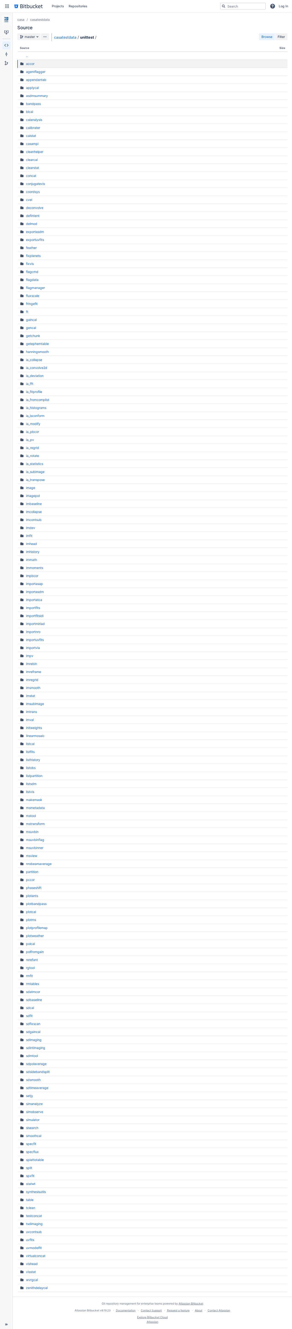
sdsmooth (33, 1080)
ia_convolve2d (36, 368)
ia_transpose (35, 480)
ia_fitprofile (34, 392)
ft (27, 312)
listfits (30, 752)
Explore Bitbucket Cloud (152, 1317)
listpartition (34, 776)
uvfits (30, 1240)
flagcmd (32, 272)
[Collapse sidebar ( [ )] (6, 1324)
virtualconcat (35, 1256)
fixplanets (33, 256)
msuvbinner (34, 848)
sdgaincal (33, 1032)
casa (20, 19)
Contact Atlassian (219, 1310)
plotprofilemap (37, 928)
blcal (29, 112)
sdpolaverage (36, 1064)
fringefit (32, 304)
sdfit (29, 1016)
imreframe (33, 672)
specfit (31, 1144)
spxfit (30, 1176)
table (30, 1200)
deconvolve (34, 208)
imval (30, 720)
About (198, 1310)
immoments (34, 568)
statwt (30, 1184)
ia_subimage (35, 472)
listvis (30, 792)
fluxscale (32, 296)
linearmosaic (35, 736)
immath (31, 560)
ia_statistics (34, 464)
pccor (30, 880)
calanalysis (34, 120)
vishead (32, 1264)
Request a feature (178, 1310)
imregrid (32, 680)
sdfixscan (33, 1024)
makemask (34, 800)
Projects (58, 6)
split (29, 1168)
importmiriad (35, 624)
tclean (30, 1208)
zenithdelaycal (37, 1288)
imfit (29, 536)
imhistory (32, 552)
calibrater (33, 128)
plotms (31, 920)
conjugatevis (35, 184)
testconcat (34, 1216)
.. (27, 56)
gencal (31, 328)
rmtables (32, 984)
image (30, 488)
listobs (31, 768)
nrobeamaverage (39, 864)
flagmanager (35, 288)
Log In (283, 6)
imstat (30, 696)
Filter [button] (281, 37)
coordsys (33, 192)
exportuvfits (35, 240)
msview (31, 856)
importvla (33, 648)
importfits (33, 608)
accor (30, 64)
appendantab (36, 80)
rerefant (32, 960)
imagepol (33, 496)
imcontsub (34, 520)
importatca (34, 600)
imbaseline (34, 504)
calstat (31, 136)
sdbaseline (34, 1000)
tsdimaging (34, 1224)
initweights (34, 728)
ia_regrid (32, 448)
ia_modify (33, 424)
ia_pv (30, 440)
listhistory (33, 760)
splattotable (35, 1160)
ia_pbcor (32, 432)
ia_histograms (36, 408)
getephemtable (37, 344)
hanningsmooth (37, 352)
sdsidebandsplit (38, 1072)
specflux (32, 1152)
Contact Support (151, 1310)
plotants (32, 896)
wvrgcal (32, 1280)
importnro (33, 632)
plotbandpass (36, 904)
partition (32, 872)
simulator (32, 1120)
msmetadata (35, 808)
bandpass (33, 104)
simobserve (34, 1112)
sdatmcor (33, 992)
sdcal (30, 1008)
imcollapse (34, 512)
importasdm (35, 592)
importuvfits (35, 640)
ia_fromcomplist (37, 400)
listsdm (31, 784)
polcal (30, 944)
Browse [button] (266, 37)
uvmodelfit (34, 1248)
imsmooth (33, 688)
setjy (29, 1096)
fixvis (30, 264)
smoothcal (33, 1136)
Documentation (126, 1310)
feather (31, 248)
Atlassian (152, 1322)
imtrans (31, 712)
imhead (31, 544)
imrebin (31, 664)
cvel (29, 200)
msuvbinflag (35, 840)
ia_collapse (34, 360)
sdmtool (32, 1056)
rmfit (29, 976)
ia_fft (29, 384)
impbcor (32, 576)
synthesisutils (36, 1192)
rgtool (30, 968)
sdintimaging (35, 1048)
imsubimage (35, 704)
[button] (7, 6)
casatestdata (40, 19)
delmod (31, 224)
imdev (30, 528)
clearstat (32, 168)
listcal (30, 744)
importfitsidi (35, 616)
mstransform (35, 824)
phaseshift (34, 888)
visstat (31, 1272)
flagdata (32, 280)
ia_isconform (35, 416)
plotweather (35, 936)
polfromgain (35, 952)
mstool (31, 816)
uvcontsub (34, 1232)
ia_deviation (35, 376)
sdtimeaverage (37, 1088)
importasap (34, 584)
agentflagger (35, 72)
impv (29, 656)
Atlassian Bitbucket (191, 1303)
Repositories (78, 6)
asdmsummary (37, 96)
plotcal (31, 912)
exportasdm (35, 232)
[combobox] (243, 6)
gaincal (31, 320)
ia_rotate (32, 456)
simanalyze (34, 1104)
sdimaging (34, 1040)
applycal (32, 88)
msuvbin (32, 832)
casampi (32, 144)
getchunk (33, 336)
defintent (32, 216)
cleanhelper (34, 152)
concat (31, 176)
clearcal (32, 160)
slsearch (32, 1128)
